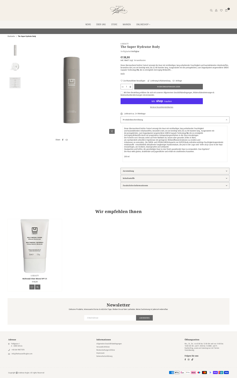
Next (114, 88)
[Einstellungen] (216, 10)
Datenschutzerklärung (104, 356)
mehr (123, 74)
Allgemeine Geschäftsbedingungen (109, 344)
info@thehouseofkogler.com (22, 354)
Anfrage (178, 81)
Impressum (100, 353)
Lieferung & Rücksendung (160, 81)
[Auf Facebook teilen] (63, 140)
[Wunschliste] (221, 10)
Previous (26, 88)
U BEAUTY (125, 44)
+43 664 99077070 (18, 350)
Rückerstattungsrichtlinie (105, 350)
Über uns (101, 24)
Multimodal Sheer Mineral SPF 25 (34, 279)
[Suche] (211, 10)
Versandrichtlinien (103, 347)
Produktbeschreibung (133, 119)
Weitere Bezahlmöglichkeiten (161, 107)
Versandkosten (140, 60)
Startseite (11, 36)
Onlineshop (142, 24)
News (88, 24)
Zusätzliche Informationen (135, 185)
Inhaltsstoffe (129, 178)
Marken (127, 24)
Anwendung (128, 171)
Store (114, 24)
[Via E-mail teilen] (67, 140)
